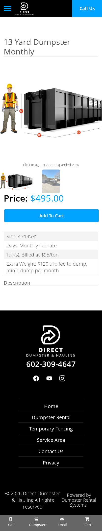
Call (10, 524)
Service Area (51, 440)
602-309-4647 (51, 364)
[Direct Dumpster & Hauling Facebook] (36, 378)
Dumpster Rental (51, 417)
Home (51, 406)
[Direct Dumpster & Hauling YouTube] (49, 378)
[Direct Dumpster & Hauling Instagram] (62, 378)
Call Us (87, 8)
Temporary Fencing (51, 428)
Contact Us (51, 451)
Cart (87, 524)
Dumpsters (37, 524)
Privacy (51, 462)
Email (62, 524)
